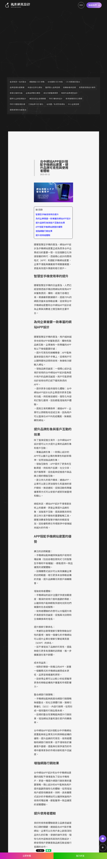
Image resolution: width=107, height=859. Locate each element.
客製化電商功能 (16, 93)
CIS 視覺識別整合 (73, 81)
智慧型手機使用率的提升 (47, 214)
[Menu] (81, 5)
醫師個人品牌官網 (52, 87)
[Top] (102, 847)
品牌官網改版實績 (17, 87)
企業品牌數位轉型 (33, 93)
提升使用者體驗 (43, 235)
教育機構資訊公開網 (74, 98)
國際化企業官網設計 (18, 98)
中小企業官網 (73, 104)
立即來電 (27, 855)
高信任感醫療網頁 (50, 93)
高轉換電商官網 (69, 87)
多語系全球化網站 (35, 87)
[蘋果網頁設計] (17, 5)
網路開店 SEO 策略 (36, 81)
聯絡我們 (92, 5)
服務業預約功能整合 (18, 109)
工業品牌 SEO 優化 (35, 104)
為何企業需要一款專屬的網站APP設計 (53, 218)
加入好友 (80, 855)
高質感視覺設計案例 (87, 87)
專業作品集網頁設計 (69, 93)
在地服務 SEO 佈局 (55, 81)
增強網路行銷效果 (44, 231)
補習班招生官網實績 (37, 98)
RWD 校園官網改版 (17, 104)
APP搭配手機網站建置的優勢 (49, 226)
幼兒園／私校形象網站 (56, 104)
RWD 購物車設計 (56, 98)
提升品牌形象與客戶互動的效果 (50, 222)
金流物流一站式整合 (18, 81)
